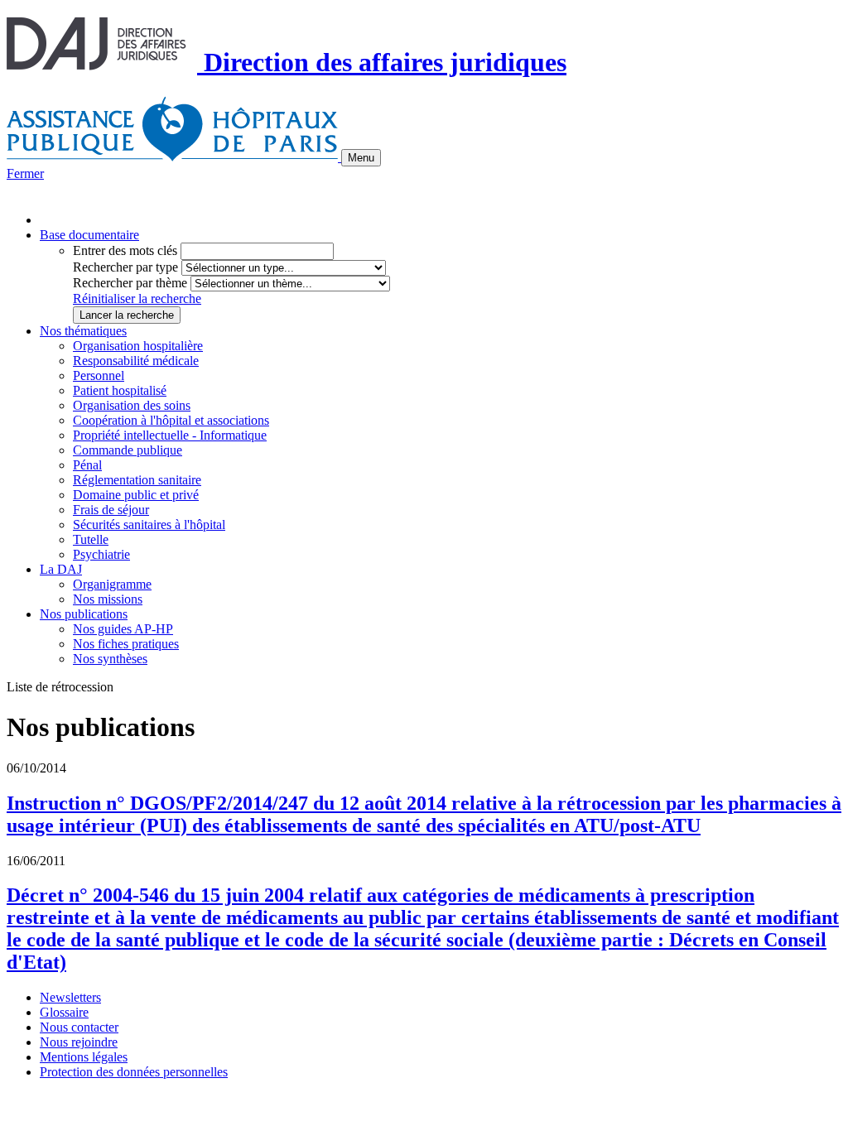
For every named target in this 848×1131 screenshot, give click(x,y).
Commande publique (127, 450)
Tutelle (90, 539)
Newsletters (70, 997)
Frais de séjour (111, 510)
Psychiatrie (101, 554)
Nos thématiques (83, 331)
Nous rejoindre (79, 1042)
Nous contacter (79, 1027)
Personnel (98, 375)
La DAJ (61, 569)
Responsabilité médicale (136, 361)
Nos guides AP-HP (123, 629)
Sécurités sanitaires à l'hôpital (149, 524)
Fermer (25, 173)
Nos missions (107, 599)
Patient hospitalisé (119, 390)
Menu (361, 158)
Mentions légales (84, 1057)
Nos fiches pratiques (126, 644)
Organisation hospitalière (138, 346)
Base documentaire (89, 235)
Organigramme (112, 584)
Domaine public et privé (136, 495)
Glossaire (64, 1012)
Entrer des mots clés (125, 250)
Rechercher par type (125, 267)
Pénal (87, 465)
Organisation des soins (131, 405)
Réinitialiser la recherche (137, 298)
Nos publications (84, 614)
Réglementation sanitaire (137, 480)
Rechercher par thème (130, 283)
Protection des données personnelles (134, 1072)
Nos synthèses (110, 659)
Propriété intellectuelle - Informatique (170, 435)
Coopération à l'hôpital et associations (171, 420)
